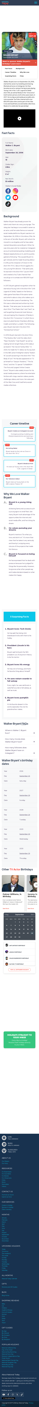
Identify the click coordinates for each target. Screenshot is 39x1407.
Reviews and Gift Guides (9, 1287)
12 (32, 925)
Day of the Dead (7, 1350)
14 (11, 929)
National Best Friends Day (10, 1360)
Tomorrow (5, 1251)
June (3, 1228)
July (3, 1230)
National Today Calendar (9, 1278)
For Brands (5, 1176)
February (4, 1220)
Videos (4, 1186)
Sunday (4, 1257)
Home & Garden (7, 1312)
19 (32, 929)
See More (6, 908)
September (5, 1234)
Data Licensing (6, 1209)
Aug (7, 914)
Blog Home (5, 1295)
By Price (4, 1337)
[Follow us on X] (17, 1394)
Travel (3, 1323)
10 (23, 925)
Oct (32, 914)
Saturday (4, 1270)
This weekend (6, 1253)
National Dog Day (7, 1366)
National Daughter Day (9, 1362)
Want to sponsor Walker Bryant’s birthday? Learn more (16, 63)
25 (28, 933)
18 (28, 929)
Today (4, 1249)
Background (20, 68)
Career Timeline (10, 72)
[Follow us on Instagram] (13, 1394)
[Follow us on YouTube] (3, 1394)
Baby (3, 1304)
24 (24, 933)
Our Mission (5, 1161)
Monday (4, 1260)
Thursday (5, 1266)
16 (19, 929)
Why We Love (24, 72)
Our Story (5, 1163)
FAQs (22, 76)
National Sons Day (7, 1354)
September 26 (25, 776)
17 (23, 929)
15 (15, 929)
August (4, 1232)
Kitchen (4, 1314)
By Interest (5, 1333)
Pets (3, 1316)
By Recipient (6, 1339)
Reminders (5, 1184)
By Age (4, 1331)
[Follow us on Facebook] (8, 1394)
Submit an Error (7, 1197)
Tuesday (4, 1262)
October (4, 1237)
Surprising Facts (10, 76)
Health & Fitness (7, 1310)
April (3, 1224)
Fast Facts (8, 68)
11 (27, 925)
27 (7, 937)
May (3, 1226)
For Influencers (6, 1178)
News (3, 1182)
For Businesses (6, 1172)
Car (3, 1306)
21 (11, 933)
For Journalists (6, 1174)
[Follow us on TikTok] (22, 1394)
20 (7, 933)
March (4, 1222)
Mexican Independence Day (11, 1356)
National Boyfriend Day (9, 1352)
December (5, 1241)
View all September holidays (19, 969)
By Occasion (6, 1335)
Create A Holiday (7, 1205)
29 (15, 937)
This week (5, 1255)
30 (19, 937)
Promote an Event (8, 1195)
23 (19, 933)
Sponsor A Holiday (7, 1207)
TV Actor (8, 51)
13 (6, 929)
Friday (4, 1268)
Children (4, 1308)
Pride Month (6, 1358)
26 (32, 933)
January (4, 1218)
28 (11, 937)
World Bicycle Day (7, 1364)
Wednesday (5, 1264)
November (5, 1239)
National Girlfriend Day (9, 1348)
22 (15, 933)
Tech (3, 1320)
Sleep (3, 1318)
